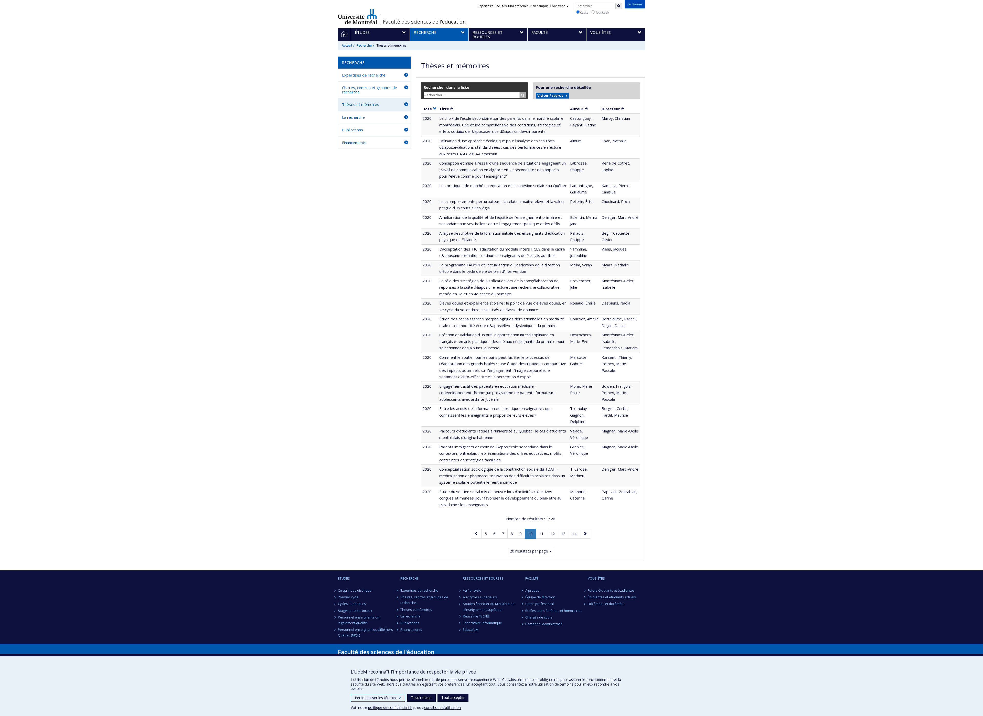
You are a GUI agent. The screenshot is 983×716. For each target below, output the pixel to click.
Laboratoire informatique (482, 623)
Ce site (584, 12)
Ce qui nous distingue (354, 590)
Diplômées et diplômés (605, 603)
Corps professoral (539, 603)
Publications (352, 129)
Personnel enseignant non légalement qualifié (358, 620)
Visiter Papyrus (550, 95)
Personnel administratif (543, 624)
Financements (354, 142)
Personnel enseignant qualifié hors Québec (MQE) (365, 632)
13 (565, 533)
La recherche (353, 117)
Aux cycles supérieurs (480, 597)
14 (576, 533)
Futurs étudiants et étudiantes (611, 590)
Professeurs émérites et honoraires (553, 610)
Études (344, 578)
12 (554, 533)
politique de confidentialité (390, 707)
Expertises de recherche (364, 75)
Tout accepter (453, 697)
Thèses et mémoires (360, 104)
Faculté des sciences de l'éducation (424, 21)
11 (543, 533)
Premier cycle (348, 597)
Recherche (364, 45)
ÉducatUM (470, 629)
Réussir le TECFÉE (476, 616)
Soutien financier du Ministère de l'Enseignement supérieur (489, 606)
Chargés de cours (539, 617)
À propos (532, 590)
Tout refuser (421, 697)
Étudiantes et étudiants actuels (612, 597)
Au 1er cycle (472, 590)
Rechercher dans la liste (446, 87)
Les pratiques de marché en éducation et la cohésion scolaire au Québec (503, 185)
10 (532, 535)
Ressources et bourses (483, 578)
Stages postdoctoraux (355, 610)
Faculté (531, 578)
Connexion (557, 6)
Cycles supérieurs (352, 603)
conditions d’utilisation (442, 707)
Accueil (347, 45)
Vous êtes (596, 578)
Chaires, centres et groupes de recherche (369, 89)
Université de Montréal (357, 16)
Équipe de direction (540, 597)
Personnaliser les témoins (378, 697)
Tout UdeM (602, 12)
